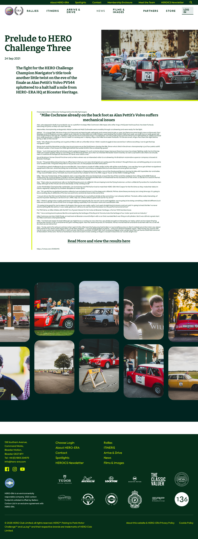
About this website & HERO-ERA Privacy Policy (150, 522)
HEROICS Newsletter (172, 2)
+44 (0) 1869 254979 (19, 457)
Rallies (33, 11)
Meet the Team (147, 2)
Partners (150, 11)
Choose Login (65, 443)
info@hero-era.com (15, 461)
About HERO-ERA (59, 2)
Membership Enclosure (120, 2)
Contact (96, 2)
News (101, 11)
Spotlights (80, 2)
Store (171, 11)
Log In (186, 11)
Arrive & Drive (73, 11)
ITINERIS (52, 11)
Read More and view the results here (99, 241)
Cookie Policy (186, 522)
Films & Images (119, 11)
